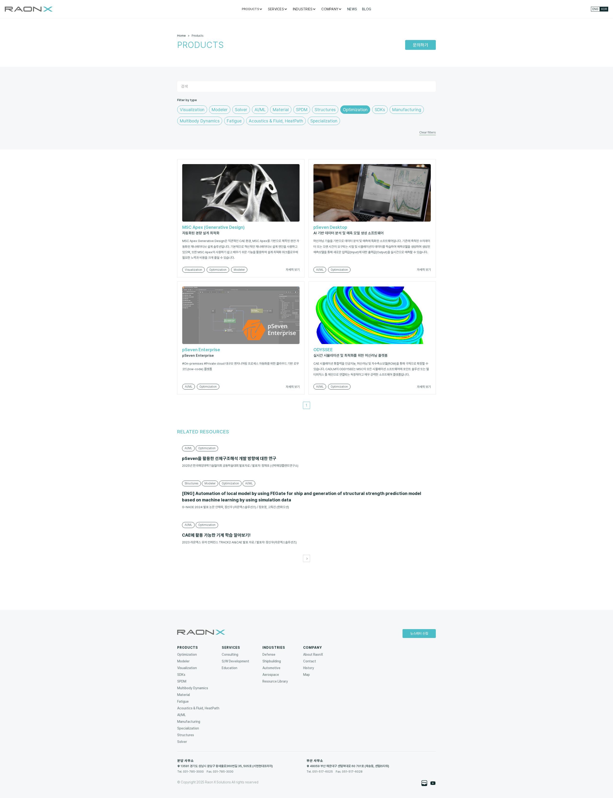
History (308, 668)
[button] (252, 9)
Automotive (271, 668)
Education (229, 668)
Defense (268, 654)
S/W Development (235, 661)
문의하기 (420, 44)
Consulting (230, 654)
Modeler (183, 661)
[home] (29, 9)
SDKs (181, 675)
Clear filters (427, 132)
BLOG (366, 9)
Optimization (187, 654)
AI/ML (181, 715)
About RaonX (313, 654)
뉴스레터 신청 (419, 633)
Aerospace (270, 675)
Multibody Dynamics (192, 688)
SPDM (181, 681)
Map (306, 675)
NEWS (352, 9)
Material (183, 695)
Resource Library (275, 681)
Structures (185, 735)
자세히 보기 (293, 269)
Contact (309, 661)
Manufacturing (188, 721)
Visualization (187, 668)
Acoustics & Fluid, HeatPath (198, 708)
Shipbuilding (271, 661)
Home (181, 35)
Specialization (188, 728)
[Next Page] (306, 558)
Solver (182, 742)
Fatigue (183, 701)
